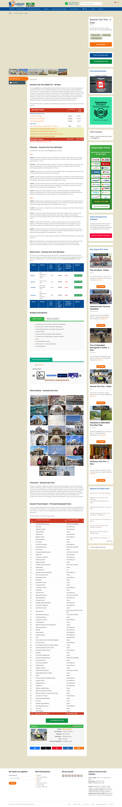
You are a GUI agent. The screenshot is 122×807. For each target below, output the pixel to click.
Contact (93, 9)
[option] (41, 375)
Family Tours (106, 35)
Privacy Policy (40, 785)
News (85, 9)
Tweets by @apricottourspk (97, 547)
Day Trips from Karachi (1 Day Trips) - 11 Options (43, 126)
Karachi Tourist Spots (43, 520)
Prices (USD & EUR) (73, 520)
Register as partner (101, 804)
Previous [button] (34, 376)
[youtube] (75, 775)
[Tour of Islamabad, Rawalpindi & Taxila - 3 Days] (101, 335)
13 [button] (64, 380)
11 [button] (61, 380)
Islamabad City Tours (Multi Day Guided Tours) (43, 131)
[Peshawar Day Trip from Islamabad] (101, 296)
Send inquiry (100, 44)
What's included (37, 319)
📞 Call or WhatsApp (101, 206)
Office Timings (96, 132)
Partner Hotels (77, 804)
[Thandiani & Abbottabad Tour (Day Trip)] (101, 413)
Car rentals (86, 804)
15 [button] (68, 380)
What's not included (52, 319)
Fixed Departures (96, 38)
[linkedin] (69, 775)
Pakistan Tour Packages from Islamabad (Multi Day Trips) (46, 134)
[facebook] (63, 775)
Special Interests (74, 9)
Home (13, 9)
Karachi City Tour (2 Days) (37, 118)
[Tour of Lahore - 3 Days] (101, 260)
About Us (101, 9)
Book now (101, 286)
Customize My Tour (42, 783)
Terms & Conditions (42, 777)
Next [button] (80, 376)
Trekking (46, 9)
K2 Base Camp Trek (42, 787)
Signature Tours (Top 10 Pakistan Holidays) (42, 136)
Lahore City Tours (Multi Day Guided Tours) (42, 129)
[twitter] (66, 775)
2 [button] (47, 380)
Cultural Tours (96, 35)
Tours (69, 804)
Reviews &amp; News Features (41, 359)
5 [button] (52, 380)
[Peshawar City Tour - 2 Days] (101, 451)
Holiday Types (20, 9)
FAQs (38, 781)
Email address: (13, 775)
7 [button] (55, 380)
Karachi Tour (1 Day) (36, 116)
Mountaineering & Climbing (59, 9)
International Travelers (34, 9)
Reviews (14, 82)
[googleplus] (72, 775)
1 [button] (45, 380)
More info (99, 280)
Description (16, 79)
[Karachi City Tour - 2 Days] (101, 376)
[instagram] (81, 775)
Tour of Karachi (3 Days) (37, 121)
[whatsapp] (78, 775)
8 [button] (56, 380)
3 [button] (48, 380)
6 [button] (53, 380)
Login (92, 804)
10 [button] (60, 380)
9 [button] (58, 380)
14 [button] (66, 380)
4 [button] (50, 380)
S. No (32, 520)
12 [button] (63, 380)
